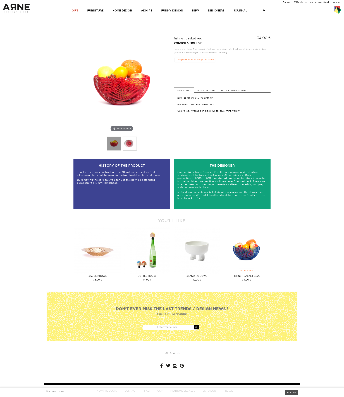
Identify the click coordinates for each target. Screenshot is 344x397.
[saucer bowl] (97, 250)
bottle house (147, 276)
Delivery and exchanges (234, 90)
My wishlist (301, 2)
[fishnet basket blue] (246, 250)
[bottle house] (147, 250)
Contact (286, 2)
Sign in (326, 2)
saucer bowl (98, 276)
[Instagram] (175, 366)
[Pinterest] (182, 366)
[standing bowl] (197, 250)
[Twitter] (168, 366)
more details (184, 90)
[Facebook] (161, 366)
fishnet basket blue (246, 276)
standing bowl (197, 276)
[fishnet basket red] (114, 143)
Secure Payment (206, 90)
